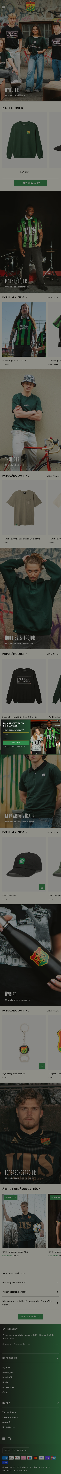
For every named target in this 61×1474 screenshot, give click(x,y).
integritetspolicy (19, 750)
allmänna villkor (12, 750)
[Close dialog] (58, 721)
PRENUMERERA (16, 743)
